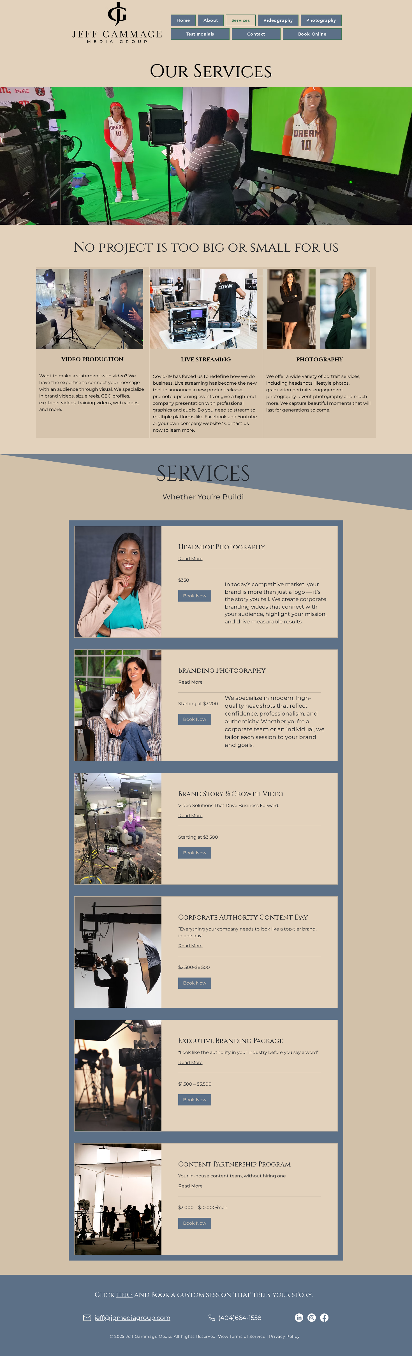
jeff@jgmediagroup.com (132, 1318)
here (124, 1294)
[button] (194, 596)
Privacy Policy (284, 1336)
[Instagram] (311, 1317)
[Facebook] (324, 1317)
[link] (249, 547)
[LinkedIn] (299, 1317)
